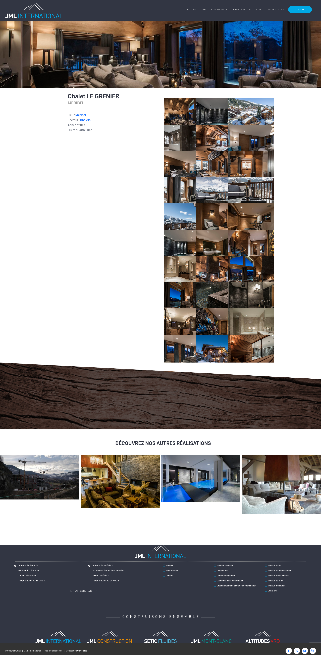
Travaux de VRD (275, 580)
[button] (2, 485)
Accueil (169, 565)
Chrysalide (82, 650)
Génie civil (272, 590)
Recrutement (171, 570)
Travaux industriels (276, 585)
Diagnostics (222, 570)
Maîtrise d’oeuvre (224, 565)
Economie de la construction (229, 580)
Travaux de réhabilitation (279, 570)
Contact (169, 575)
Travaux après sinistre (278, 575)
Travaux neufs (274, 565)
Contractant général (225, 575)
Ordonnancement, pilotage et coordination (236, 585)
